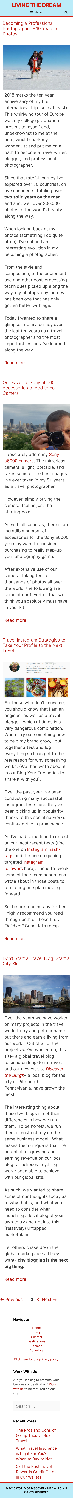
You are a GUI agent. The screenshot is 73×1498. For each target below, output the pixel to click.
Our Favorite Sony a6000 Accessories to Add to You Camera (30, 388)
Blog (36, 1332)
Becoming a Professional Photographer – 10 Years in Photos (30, 28)
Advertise (36, 1350)
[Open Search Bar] (66, 12)
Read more (15, 362)
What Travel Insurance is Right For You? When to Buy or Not (36, 1453)
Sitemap (36, 1346)
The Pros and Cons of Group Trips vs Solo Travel (36, 1435)
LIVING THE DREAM (36, 5)
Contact (36, 1337)
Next (49, 1299)
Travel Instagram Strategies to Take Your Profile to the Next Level (34, 645)
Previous (11, 1299)
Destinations (36, 1341)
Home (36, 1328)
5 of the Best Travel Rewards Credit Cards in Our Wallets (36, 1471)
